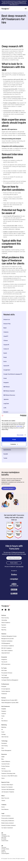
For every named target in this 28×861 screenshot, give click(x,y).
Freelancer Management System (9, 636)
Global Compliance (5, 622)
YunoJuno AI (4, 661)
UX (2, 718)
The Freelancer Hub (6, 771)
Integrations (4, 659)
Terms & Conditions (5, 815)
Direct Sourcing (5, 617)
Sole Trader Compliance (7, 650)
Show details (20, 435)
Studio (2, 716)
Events (3, 807)
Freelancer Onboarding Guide (8, 773)
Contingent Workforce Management (9, 680)
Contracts (3, 627)
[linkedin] (9, 610)
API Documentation (5, 664)
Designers (3, 711)
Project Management (6, 750)
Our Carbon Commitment (7, 827)
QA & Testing (4, 745)
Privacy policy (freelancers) (7, 820)
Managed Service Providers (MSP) (9, 700)
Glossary (3, 768)
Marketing (3, 727)
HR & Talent (4, 670)
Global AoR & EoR (5, 653)
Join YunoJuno (19, 566)
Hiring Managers (5, 677)
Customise (13, 444)
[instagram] (6, 610)
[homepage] (7, 606)
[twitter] (2, 610)
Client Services (4, 736)
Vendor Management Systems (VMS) (9, 702)
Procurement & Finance (6, 672)
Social (2, 732)
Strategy (3, 734)
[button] (25, 8)
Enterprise (3, 686)
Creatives (3, 713)
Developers (4, 743)
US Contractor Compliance (7, 645)
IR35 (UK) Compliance (6, 648)
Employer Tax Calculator (7, 787)
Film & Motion (4, 720)
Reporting (3, 629)
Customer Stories (5, 763)
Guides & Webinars (5, 761)
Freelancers (4, 693)
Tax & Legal (4, 675)
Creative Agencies (5, 691)
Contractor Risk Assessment (7, 789)
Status (2, 778)
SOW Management (5, 643)
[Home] (5, 9)
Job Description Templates (7, 791)
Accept (14, 439)
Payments (3, 625)
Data (2, 748)
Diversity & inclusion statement (8, 825)
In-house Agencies (5, 688)
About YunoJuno (5, 798)
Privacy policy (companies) (7, 818)
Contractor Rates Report (7, 784)
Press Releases (4, 809)
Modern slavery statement (7, 823)
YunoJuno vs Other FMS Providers (9, 775)
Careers (3, 800)
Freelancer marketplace (6, 641)
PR (2, 729)
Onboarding (4, 620)
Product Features (5, 766)
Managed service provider (7, 638)
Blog (2, 759)
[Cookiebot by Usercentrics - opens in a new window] (20, 416)
